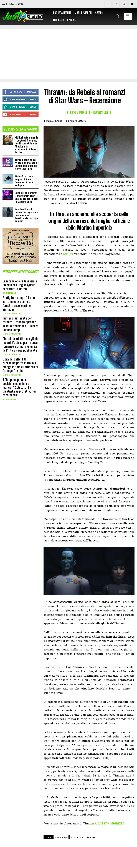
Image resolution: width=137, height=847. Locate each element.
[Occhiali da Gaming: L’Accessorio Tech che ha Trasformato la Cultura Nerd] (7, 195)
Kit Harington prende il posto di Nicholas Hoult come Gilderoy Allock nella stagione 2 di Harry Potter (26, 145)
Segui (33, 99)
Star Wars (77, 837)
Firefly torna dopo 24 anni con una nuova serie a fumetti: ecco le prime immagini (18, 303)
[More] (131, 120)
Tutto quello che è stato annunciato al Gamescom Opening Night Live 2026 (26, 164)
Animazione (9, 399)
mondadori (61, 837)
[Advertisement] (68, 54)
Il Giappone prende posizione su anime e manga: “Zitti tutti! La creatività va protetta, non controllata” (19, 387)
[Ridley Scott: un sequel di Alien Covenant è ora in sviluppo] (7, 179)
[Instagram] (116, 4)
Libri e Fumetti (11, 314)
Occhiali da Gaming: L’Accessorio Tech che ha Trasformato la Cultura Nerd (26, 197)
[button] (117, 16)
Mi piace (31, 91)
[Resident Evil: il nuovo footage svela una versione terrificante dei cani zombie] (7, 212)
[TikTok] (124, 4)
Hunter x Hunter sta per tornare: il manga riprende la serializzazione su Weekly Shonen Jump (20, 324)
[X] (106, 120)
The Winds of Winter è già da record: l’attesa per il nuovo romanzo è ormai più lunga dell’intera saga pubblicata (20, 344)
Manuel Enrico (54, 121)
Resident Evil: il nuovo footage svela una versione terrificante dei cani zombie (27, 215)
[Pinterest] (114, 120)
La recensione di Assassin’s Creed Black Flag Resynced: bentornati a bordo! (19, 285)
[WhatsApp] (122, 120)
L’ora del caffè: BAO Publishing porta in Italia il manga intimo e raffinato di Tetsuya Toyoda (20, 365)
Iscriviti (31, 114)
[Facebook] (108, 4)
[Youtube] (132, 4)
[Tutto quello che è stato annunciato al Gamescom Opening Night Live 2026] (7, 162)
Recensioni (9, 293)
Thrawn (91, 837)
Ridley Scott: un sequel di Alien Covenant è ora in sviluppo (24, 181)
